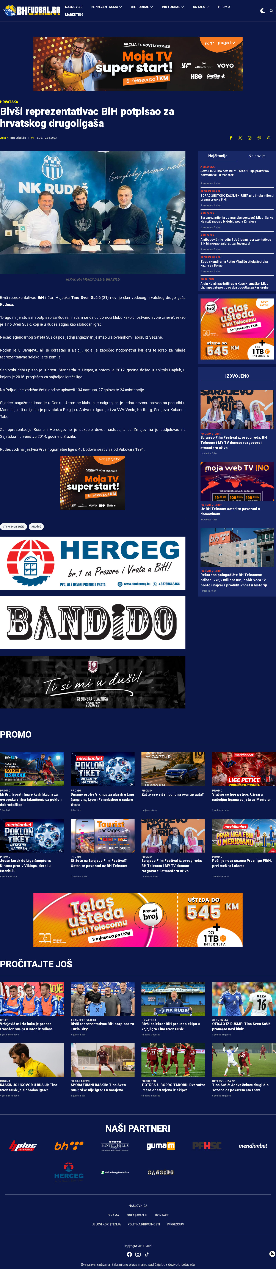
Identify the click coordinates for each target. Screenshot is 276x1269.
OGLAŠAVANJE (137, 1215)
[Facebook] (129, 1254)
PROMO (224, 7)
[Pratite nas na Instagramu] (249, 137)
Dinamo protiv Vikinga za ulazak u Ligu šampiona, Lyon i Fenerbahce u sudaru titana (102, 799)
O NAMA (113, 1215)
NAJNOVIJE (73, 7)
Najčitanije (217, 156)
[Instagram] (138, 1254)
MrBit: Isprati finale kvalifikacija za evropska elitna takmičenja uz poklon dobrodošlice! (30, 799)
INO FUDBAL (171, 7)
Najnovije (257, 156)
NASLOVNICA (138, 1206)
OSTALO (199, 7)
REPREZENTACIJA (104, 7)
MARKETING (74, 14)
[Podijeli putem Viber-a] (259, 137)
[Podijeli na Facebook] (230, 137)
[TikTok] (146, 1254)
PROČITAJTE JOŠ (36, 964)
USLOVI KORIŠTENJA (106, 1224)
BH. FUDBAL (140, 7)
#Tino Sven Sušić (13, 526)
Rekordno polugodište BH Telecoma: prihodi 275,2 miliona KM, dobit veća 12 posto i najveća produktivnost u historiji (234, 580)
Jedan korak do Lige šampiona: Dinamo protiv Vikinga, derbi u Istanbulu (25, 866)
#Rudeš (36, 526)
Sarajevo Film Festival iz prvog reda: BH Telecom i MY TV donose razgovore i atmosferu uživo (234, 442)
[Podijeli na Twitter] (240, 137)
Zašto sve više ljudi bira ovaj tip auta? (172, 794)
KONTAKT (162, 1215)
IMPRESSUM (175, 1224)
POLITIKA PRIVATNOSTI (144, 1224)
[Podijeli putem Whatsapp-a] (268, 137)
